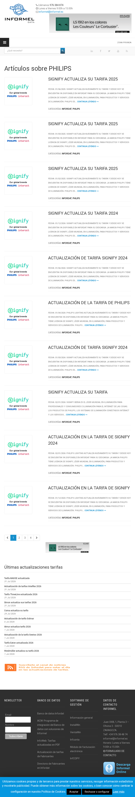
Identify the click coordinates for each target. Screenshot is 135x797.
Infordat (67, 109)
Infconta (74, 739)
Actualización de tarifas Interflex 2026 (22, 586)
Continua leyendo (87, 102)
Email (8, 714)
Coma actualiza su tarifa (16, 610)
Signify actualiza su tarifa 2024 (83, 213)
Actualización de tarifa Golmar (19, 618)
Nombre (9, 724)
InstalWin (75, 725)
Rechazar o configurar (97, 791)
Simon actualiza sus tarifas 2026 (20, 602)
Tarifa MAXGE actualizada (17, 578)
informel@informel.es (51, 11)
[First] (7, 538)
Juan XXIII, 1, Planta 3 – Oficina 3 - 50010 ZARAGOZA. (116, 726)
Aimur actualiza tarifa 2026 (17, 626)
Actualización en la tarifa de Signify (89, 487)
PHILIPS (76, 109)
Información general (81, 717)
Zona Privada (124, 42)
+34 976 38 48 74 (118, 734)
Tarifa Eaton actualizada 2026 (18, 643)
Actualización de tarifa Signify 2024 (87, 258)
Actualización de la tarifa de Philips (89, 302)
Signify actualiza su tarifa (78, 392)
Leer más (118, 791)
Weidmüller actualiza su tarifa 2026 (21, 651)
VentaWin (75, 732)
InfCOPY (75, 758)
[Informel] (20, 13)
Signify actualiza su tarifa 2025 (83, 79)
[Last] (37, 538)
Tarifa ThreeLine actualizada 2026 (20, 594)
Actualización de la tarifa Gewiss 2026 (23, 635)
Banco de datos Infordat (50, 713)
